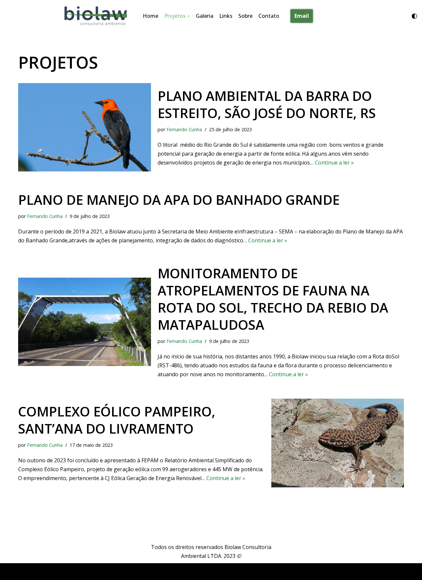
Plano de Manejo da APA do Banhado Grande (179, 200)
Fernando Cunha (184, 129)
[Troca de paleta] (414, 16)
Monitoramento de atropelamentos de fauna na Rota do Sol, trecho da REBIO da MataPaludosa (273, 299)
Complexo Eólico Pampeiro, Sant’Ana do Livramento (116, 420)
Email (301, 15)
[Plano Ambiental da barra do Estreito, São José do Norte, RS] (84, 127)
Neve (24, 571)
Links (225, 15)
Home (150, 15)
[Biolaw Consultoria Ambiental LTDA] (97, 16)
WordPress (74, 571)
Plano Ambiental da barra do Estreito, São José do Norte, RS (267, 104)
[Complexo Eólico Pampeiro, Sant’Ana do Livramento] (337, 443)
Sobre (245, 15)
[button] (188, 16)
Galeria (204, 15)
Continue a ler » (334, 162)
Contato (268, 15)
